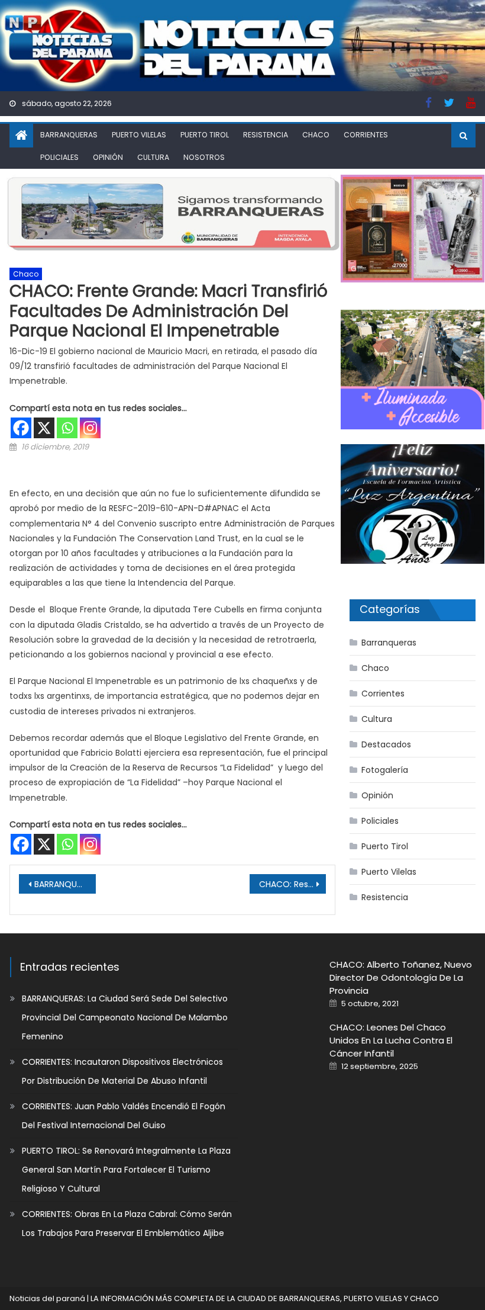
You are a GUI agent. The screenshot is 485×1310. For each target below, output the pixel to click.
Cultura (153, 157)
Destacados (386, 744)
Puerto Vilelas (139, 135)
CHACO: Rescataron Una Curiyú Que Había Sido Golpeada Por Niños (292, 884)
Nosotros (204, 157)
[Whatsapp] (67, 428)
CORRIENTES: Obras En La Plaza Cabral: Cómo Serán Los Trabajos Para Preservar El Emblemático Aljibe (127, 1223)
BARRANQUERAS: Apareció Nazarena (65, 884)
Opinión (108, 157)
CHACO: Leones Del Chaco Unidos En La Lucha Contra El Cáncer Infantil (390, 1040)
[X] (44, 428)
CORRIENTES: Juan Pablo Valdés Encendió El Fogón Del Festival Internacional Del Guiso (123, 1115)
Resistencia (265, 135)
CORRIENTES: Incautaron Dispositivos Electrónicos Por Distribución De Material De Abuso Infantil (122, 1071)
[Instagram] (90, 428)
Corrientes (366, 135)
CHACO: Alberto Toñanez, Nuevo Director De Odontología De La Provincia (400, 977)
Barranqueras (69, 135)
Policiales (59, 157)
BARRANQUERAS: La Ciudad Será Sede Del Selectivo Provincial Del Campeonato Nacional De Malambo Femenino (125, 1017)
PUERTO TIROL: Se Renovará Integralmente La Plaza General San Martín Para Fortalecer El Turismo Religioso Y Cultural (126, 1170)
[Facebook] (21, 428)
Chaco (315, 135)
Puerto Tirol (204, 135)
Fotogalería (384, 770)
